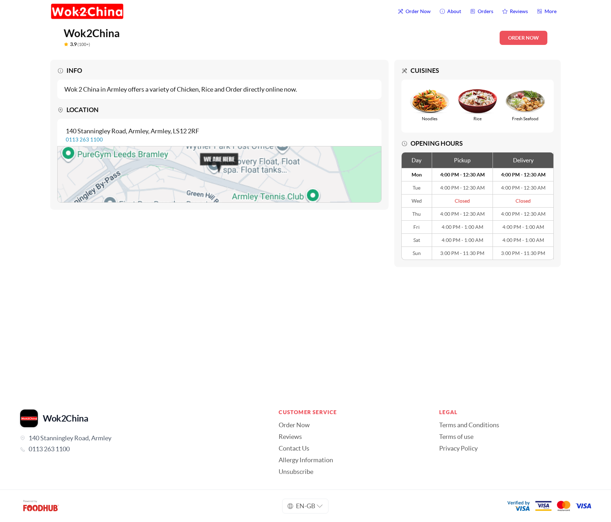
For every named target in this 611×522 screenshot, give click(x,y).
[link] (139, 449)
